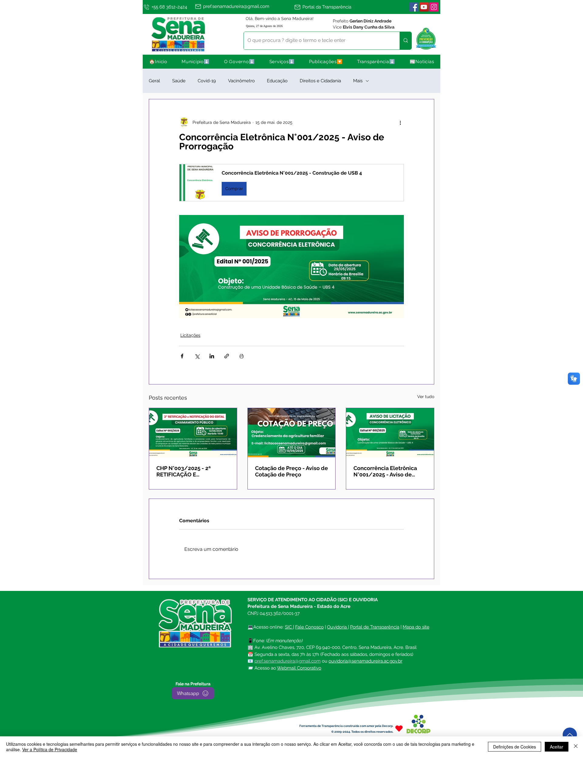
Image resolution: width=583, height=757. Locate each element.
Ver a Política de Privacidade (49, 749)
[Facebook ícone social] (413, 7)
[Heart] (399, 728)
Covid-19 (207, 81)
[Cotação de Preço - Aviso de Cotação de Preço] (292, 432)
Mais (358, 81)
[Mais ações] (400, 122)
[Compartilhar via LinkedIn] (212, 356)
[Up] (570, 735)
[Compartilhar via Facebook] (182, 356)
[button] (196, 62)
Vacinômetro (241, 81)
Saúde (179, 81)
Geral (154, 81)
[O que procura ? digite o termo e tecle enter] (405, 40)
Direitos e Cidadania (320, 81)
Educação (277, 81)
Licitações (190, 335)
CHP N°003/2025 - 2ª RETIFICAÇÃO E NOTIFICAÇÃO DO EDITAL (189, 471)
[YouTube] (423, 7)
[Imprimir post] (241, 356)
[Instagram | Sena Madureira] (433, 7)
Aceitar (556, 747)
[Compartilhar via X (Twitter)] (197, 356)
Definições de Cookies (514, 747)
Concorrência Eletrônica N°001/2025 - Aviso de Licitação (385, 471)
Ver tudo (425, 396)
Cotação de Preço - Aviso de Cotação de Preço (291, 471)
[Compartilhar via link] (227, 356)
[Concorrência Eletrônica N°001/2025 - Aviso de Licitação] (390, 432)
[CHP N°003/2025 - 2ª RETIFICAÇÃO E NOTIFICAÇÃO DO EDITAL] (193, 432)
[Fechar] (575, 746)
